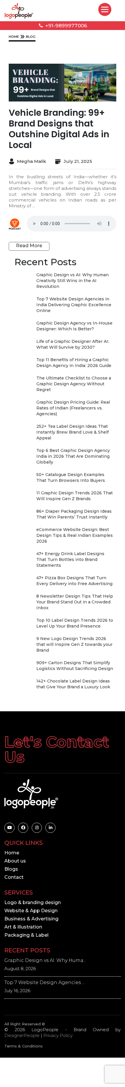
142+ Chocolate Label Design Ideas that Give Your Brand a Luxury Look (73, 683)
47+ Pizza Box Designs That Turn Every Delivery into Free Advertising (74, 580)
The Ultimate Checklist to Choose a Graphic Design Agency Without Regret (73, 383)
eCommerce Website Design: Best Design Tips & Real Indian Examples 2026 (74, 535)
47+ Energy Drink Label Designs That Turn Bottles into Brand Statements (70, 559)
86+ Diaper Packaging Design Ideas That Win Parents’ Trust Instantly (74, 514)
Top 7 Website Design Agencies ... (44, 982)
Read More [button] (29, 245)
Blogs (11, 869)
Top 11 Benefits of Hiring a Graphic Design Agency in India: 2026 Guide (73, 362)
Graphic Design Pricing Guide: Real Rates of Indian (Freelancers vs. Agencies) (73, 408)
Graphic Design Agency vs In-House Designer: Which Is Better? (74, 326)
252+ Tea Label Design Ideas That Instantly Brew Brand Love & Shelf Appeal (72, 432)
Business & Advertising (31, 919)
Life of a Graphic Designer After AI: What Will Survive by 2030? (72, 344)
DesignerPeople (22, 1035)
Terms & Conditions (23, 1046)
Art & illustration (23, 927)
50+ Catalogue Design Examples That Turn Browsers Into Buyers (70, 477)
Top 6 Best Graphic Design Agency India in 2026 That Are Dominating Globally (73, 456)
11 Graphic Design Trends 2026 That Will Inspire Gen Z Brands (74, 495)
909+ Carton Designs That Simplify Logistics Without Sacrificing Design (74, 665)
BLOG (30, 37)
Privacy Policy (58, 1035)
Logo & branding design (32, 902)
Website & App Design (31, 910)
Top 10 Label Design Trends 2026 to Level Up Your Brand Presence (74, 623)
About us (15, 861)
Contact (14, 877)
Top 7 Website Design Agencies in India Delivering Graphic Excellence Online (73, 304)
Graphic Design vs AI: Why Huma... (45, 960)
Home (11, 853)
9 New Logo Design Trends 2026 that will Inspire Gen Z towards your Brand (74, 644)
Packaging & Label (26, 935)
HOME (14, 37)
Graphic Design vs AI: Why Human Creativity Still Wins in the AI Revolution (72, 280)
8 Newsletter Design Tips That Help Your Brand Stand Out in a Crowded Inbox (74, 602)
